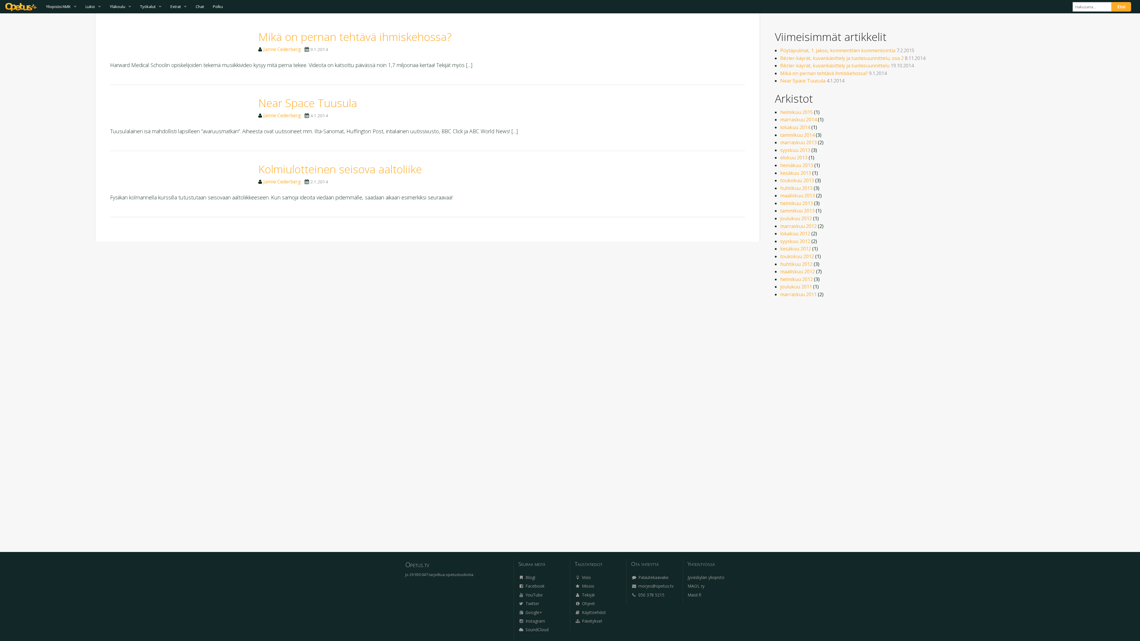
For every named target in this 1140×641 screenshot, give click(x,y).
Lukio (90, 6)
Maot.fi (694, 595)
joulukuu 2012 (796, 218)
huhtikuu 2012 (796, 264)
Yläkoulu (117, 6)
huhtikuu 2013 (796, 188)
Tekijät (588, 595)
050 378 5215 (650, 595)
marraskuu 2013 (798, 142)
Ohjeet (588, 603)
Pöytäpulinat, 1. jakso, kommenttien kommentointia (837, 50)
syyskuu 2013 (795, 150)
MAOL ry (696, 586)
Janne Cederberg (282, 49)
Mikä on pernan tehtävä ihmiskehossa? (355, 36)
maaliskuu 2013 (797, 195)
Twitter (531, 603)
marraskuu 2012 (798, 226)
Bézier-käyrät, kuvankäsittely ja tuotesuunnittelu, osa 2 (842, 58)
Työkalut (148, 6)
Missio (587, 586)
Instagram (534, 621)
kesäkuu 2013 (795, 173)
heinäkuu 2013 (796, 165)
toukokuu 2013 (797, 180)
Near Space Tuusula (307, 102)
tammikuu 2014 (797, 135)
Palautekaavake (653, 577)
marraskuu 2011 (798, 294)
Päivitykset (591, 621)
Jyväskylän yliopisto (706, 577)
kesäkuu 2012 (795, 248)
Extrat (175, 6)
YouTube (533, 595)
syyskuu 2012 (795, 241)
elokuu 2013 (794, 157)
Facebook (534, 586)
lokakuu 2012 (795, 233)
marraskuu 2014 (798, 119)
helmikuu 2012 (796, 279)
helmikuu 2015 (796, 112)
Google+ (533, 612)
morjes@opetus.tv (655, 586)
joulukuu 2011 (796, 286)
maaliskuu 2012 (797, 271)
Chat (200, 6)
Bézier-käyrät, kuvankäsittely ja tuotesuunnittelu (834, 65)
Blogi (529, 577)
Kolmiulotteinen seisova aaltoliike (340, 169)
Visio (586, 577)
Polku (218, 6)
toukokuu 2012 (797, 256)
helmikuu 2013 (796, 203)
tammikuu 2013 (797, 210)
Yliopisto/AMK (58, 6)
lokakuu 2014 (795, 127)
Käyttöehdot (593, 612)
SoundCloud (536, 629)
